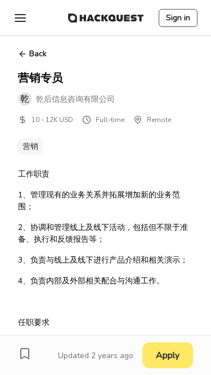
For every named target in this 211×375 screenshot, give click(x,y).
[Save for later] (25, 353)
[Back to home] (105, 17)
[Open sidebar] (20, 18)
